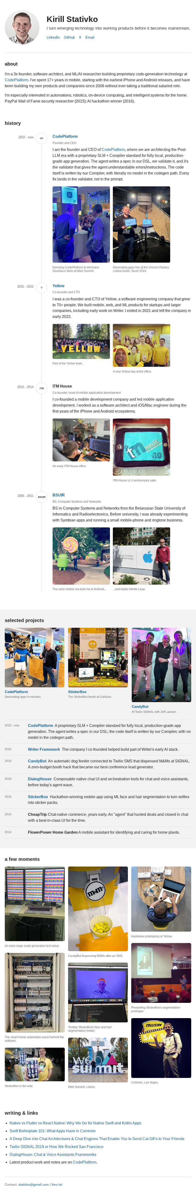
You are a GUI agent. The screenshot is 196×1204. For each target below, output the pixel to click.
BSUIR (59, 495)
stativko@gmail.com (33, 1184)
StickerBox (38, 797)
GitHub (69, 37)
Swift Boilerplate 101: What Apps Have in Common (53, 1131)
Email (89, 37)
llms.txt (57, 1184)
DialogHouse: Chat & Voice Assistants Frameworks (53, 1155)
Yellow (58, 286)
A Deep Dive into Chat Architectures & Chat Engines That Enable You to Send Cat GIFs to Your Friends (97, 1139)
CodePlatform (16, 80)
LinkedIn (53, 37)
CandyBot (37, 761)
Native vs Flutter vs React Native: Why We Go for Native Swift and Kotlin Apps (75, 1123)
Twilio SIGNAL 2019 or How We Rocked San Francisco (56, 1147)
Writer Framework (44, 749)
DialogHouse (40, 779)
